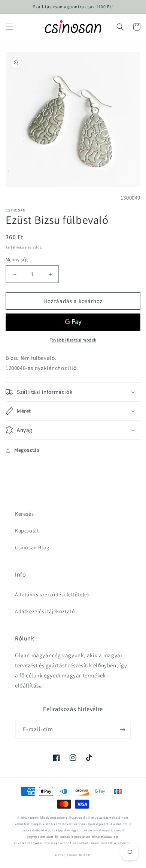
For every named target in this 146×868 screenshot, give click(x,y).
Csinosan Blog (32, 547)
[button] (9, 27)
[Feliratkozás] (122, 729)
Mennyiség (17, 259)
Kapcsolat (27, 530)
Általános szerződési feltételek (52, 594)
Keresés (24, 513)
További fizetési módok (73, 340)
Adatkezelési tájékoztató (45, 611)
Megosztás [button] (26, 450)
